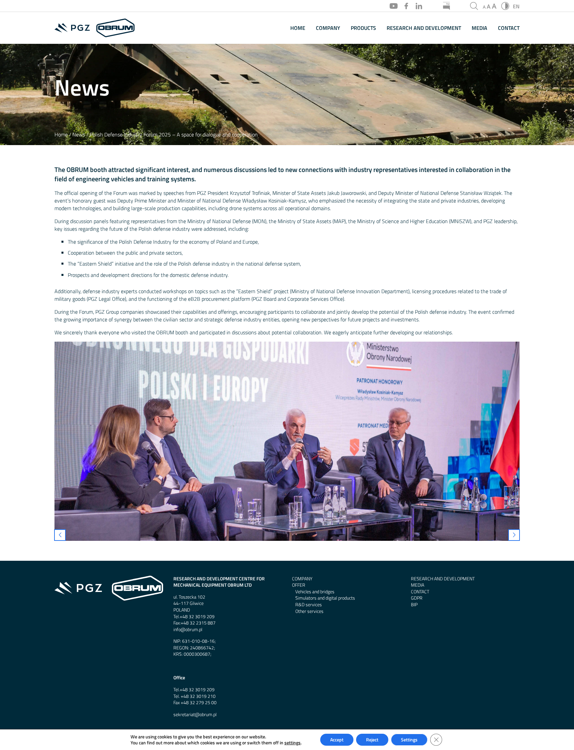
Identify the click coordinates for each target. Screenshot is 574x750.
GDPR (417, 598)
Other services (309, 611)
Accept (336, 739)
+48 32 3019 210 (198, 696)
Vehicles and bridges (315, 592)
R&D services (308, 605)
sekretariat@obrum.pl (195, 714)
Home (297, 28)
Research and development (424, 28)
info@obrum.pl (187, 629)
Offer (298, 585)
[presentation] (60, 535)
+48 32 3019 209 (197, 617)
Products (363, 28)
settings (292, 743)
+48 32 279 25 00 (199, 703)
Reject (372, 739)
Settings (409, 739)
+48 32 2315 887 (198, 623)
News (78, 134)
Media (479, 28)
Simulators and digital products (325, 598)
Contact (509, 28)
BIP (414, 605)
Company (328, 28)
